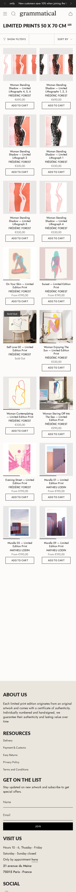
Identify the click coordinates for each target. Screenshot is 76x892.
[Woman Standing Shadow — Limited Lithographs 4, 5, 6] (19, 64)
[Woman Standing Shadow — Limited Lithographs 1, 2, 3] (56, 64)
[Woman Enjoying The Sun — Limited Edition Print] (56, 326)
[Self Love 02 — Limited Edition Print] (19, 326)
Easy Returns (10, 755)
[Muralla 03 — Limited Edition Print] (19, 522)
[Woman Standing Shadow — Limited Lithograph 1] (56, 131)
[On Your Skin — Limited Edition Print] (19, 263)
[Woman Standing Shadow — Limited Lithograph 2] (19, 131)
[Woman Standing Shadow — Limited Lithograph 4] (56, 197)
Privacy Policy (11, 762)
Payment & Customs (14, 748)
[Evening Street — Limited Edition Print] (19, 459)
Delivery (7, 740)
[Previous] (5, 3)
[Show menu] (5, 13)
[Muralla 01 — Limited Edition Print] (56, 459)
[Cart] (70, 13)
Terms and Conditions (15, 769)
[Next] (71, 3)
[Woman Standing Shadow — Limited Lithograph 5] (19, 197)
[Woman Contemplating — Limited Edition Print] (19, 393)
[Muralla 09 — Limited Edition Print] (56, 522)
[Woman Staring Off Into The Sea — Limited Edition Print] (56, 393)
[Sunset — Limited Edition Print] (56, 263)
